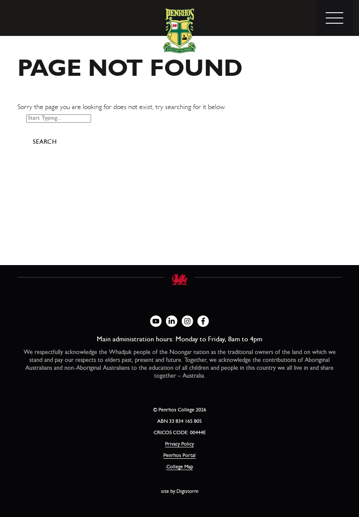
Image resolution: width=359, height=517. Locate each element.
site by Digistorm (179, 492)
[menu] (334, 18)
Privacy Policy (179, 444)
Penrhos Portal (179, 456)
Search (45, 142)
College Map (179, 467)
